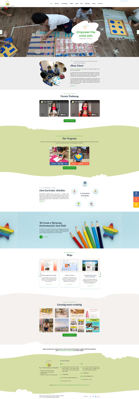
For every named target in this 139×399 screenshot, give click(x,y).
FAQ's (81, 3)
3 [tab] (71, 52)
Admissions (87, 3)
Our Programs (64, 3)
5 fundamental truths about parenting (49, 276)
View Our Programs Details (69, 167)
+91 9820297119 (86, 373)
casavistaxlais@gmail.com (88, 376)
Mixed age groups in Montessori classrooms (90, 276)
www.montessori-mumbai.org (66, 350)
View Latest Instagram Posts (69, 335)
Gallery (71, 3)
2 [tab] (68, 52)
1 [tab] (66, 52)
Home (51, 3)
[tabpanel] (69, 32)
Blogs (77, 3)
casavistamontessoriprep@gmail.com (70, 377)
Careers (94, 3)
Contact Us (100, 3)
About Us (57, 3)
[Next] (138, 32)
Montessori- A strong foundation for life (69, 276)
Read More (72, 85)
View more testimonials (69, 120)
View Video (45, 236)
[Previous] (1, 32)
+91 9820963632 (65, 374)
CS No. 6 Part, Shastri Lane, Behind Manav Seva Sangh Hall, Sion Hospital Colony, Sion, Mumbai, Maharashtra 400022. (91, 368)
